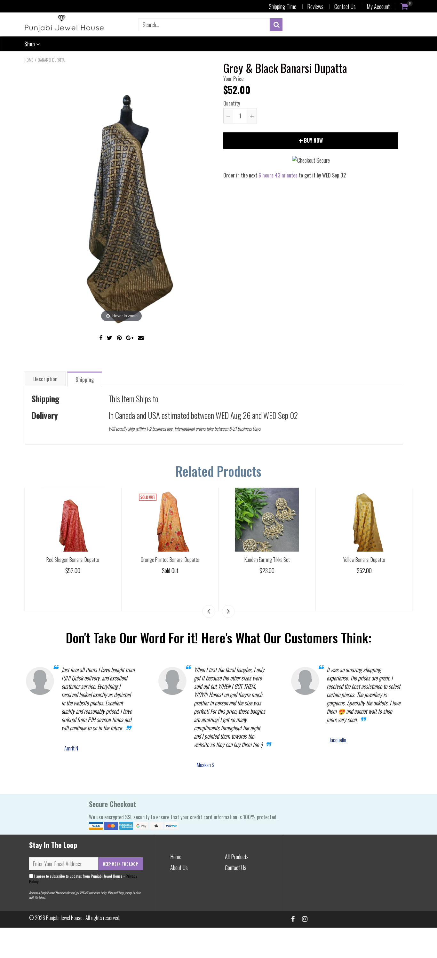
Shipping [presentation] (84, 379)
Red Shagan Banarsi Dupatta (168, 559)
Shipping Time (282, 6)
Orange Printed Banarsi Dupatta (265, 559)
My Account (378, 6)
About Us (179, 867)
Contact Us (345, 6)
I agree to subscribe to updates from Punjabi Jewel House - (83, 878)
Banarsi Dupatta (51, 60)
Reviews (315, 6)
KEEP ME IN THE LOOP (120, 864)
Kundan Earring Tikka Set (362, 559)
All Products (237, 856)
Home (28, 60)
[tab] (45, 379)
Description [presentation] (45, 379)
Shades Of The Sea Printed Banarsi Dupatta (71, 559)
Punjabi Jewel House (64, 918)
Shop (30, 44)
